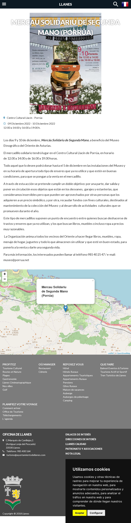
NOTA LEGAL (73, 453)
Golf (5, 389)
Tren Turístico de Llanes (113, 375)
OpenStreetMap (123, 353)
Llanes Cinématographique (17, 382)
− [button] (5, 279)
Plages (6, 375)
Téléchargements (12, 415)
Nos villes (8, 386)
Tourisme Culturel (12, 368)
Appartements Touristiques (78, 375)
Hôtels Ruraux (70, 371)
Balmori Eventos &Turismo (114, 368)
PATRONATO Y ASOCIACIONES (84, 448)
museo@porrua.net (16, 260)
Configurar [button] (96, 512)
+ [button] (5, 274)
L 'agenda (8, 418)
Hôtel (66, 368)
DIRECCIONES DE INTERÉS (81, 439)
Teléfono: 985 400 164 (18, 451)
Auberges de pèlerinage (76, 396)
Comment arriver (11, 408)
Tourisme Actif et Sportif (113, 371)
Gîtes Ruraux (70, 386)
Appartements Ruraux (75, 378)
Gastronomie (10, 378)
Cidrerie (43, 371)
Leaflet (111, 353)
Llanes (65, 4)
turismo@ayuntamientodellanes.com (25, 454)
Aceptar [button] (79, 512)
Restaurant (45, 368)
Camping (67, 400)
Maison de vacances (73, 389)
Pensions (68, 382)
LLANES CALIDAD (76, 444)
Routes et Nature (12, 371)
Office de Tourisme (13, 411)
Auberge (67, 393)
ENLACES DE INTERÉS (78, 434)
